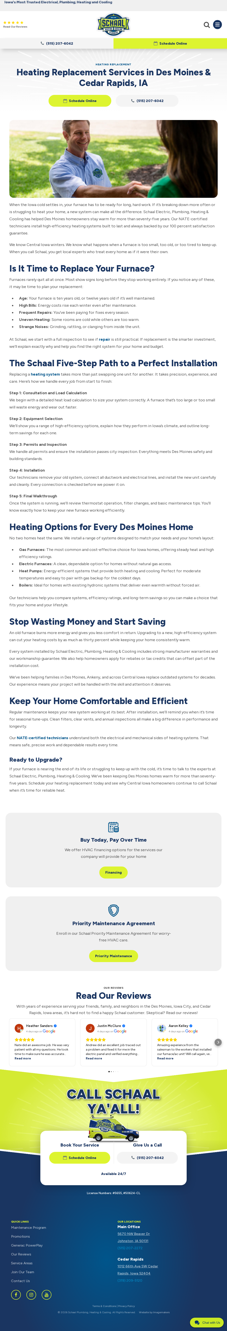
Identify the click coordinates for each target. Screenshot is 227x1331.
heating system (45, 374)
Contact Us (20, 1281)
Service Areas (22, 1263)
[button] (170, 43)
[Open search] (207, 24)
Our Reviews (21, 1254)
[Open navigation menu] (217, 24)
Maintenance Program (28, 1227)
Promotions (20, 1236)
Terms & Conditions (104, 1306)
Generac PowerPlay (27, 1245)
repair (104, 339)
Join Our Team (22, 1272)
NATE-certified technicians (42, 737)
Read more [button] (23, 1058)
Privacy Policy (126, 1306)
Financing (113, 872)
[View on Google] (19, 1028)
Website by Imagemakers (154, 1312)
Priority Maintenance (113, 956)
